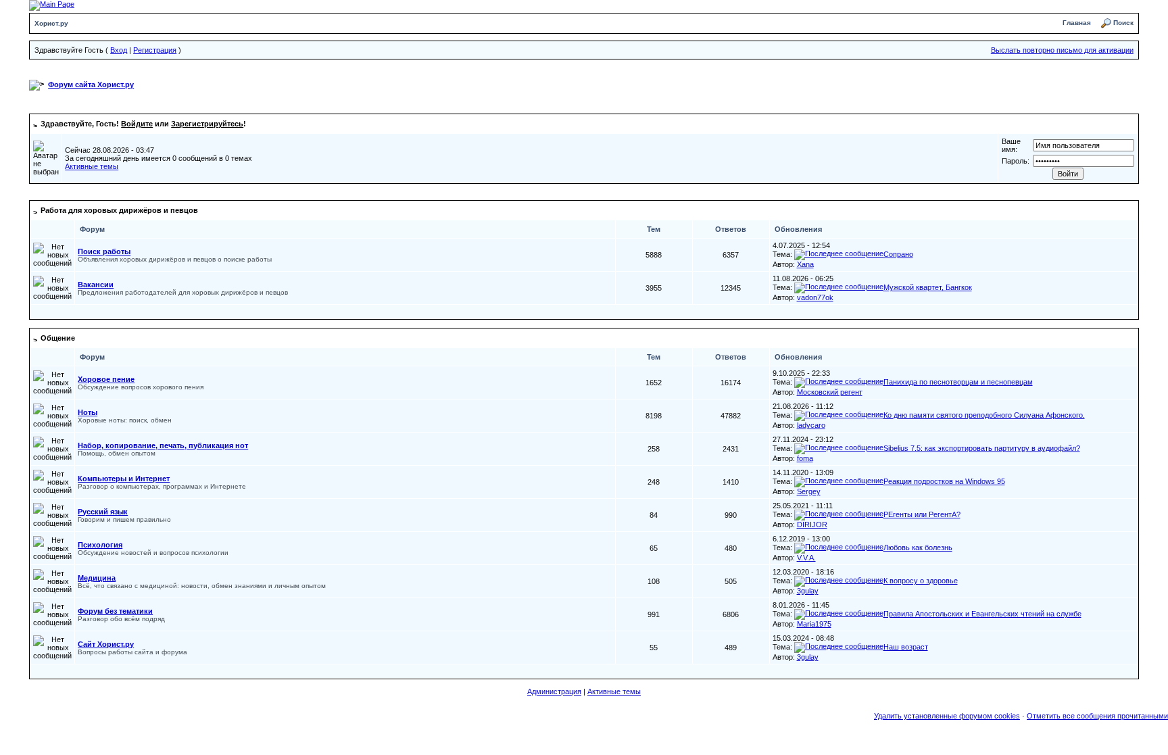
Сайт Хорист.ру (106, 644)
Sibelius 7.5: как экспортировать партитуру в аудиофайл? (981, 448)
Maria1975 (814, 624)
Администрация (554, 691)
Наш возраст (905, 647)
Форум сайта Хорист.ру (91, 84)
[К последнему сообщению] (838, 254)
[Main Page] (51, 5)
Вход (118, 50)
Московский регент (829, 392)
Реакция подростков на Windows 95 (944, 481)
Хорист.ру (51, 23)
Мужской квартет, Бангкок (927, 287)
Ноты (87, 412)
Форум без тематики (115, 611)
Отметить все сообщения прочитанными (1097, 716)
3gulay (808, 591)
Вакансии (96, 285)
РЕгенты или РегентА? (921, 514)
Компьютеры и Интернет (124, 478)
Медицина (97, 578)
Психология (100, 545)
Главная (1077, 22)
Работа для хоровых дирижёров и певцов (119, 210)
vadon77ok (815, 297)
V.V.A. (806, 558)
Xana (805, 264)
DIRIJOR (812, 524)
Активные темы (91, 166)
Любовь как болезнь (917, 547)
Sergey (809, 491)
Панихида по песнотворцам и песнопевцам (958, 382)
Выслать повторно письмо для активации (1062, 50)
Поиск (1123, 22)
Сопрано (898, 254)
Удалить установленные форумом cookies (947, 716)
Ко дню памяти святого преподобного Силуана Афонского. (984, 415)
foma (805, 458)
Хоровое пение (106, 379)
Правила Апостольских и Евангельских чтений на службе (982, 614)
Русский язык (103, 512)
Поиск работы (104, 251)
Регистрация (154, 50)
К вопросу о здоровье (920, 581)
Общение (58, 338)
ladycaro (811, 425)
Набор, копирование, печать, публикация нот (163, 445)
